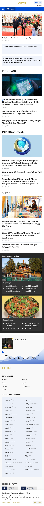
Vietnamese (32, 469)
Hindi (8, 456)
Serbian (30, 438)
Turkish (30, 459)
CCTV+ (4, 390)
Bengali (8, 410)
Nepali (29, 414)
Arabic (9, 403)
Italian (9, 466)
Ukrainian (31, 463)
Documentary (26, 386)
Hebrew (9, 452)
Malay (31, 403)
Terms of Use (16, 502)
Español (24, 379)
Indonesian (13, 463)
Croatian (10, 421)
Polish (29, 421)
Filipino (9, 435)
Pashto (29, 428)
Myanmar (32, 410)
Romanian (31, 431)
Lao (28, 400)
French (9, 438)
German (10, 442)
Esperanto (11, 431)
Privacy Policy (6, 502)
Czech (9, 424)
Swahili (30, 449)
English (4, 379)
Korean (9, 473)
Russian (30, 435)
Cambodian (9, 417)
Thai (28, 456)
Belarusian (11, 407)
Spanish (30, 445)
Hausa (9, 449)
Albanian (9, 400)
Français (4, 383)
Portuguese (32, 424)
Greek (9, 445)
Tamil (29, 452)
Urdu (28, 466)
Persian (30, 417)
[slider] (3, 352)
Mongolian (31, 407)
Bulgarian (11, 414)
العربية (24, 383)
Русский (4, 386)
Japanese (10, 469)
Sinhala (29, 442)
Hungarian (10, 459)
